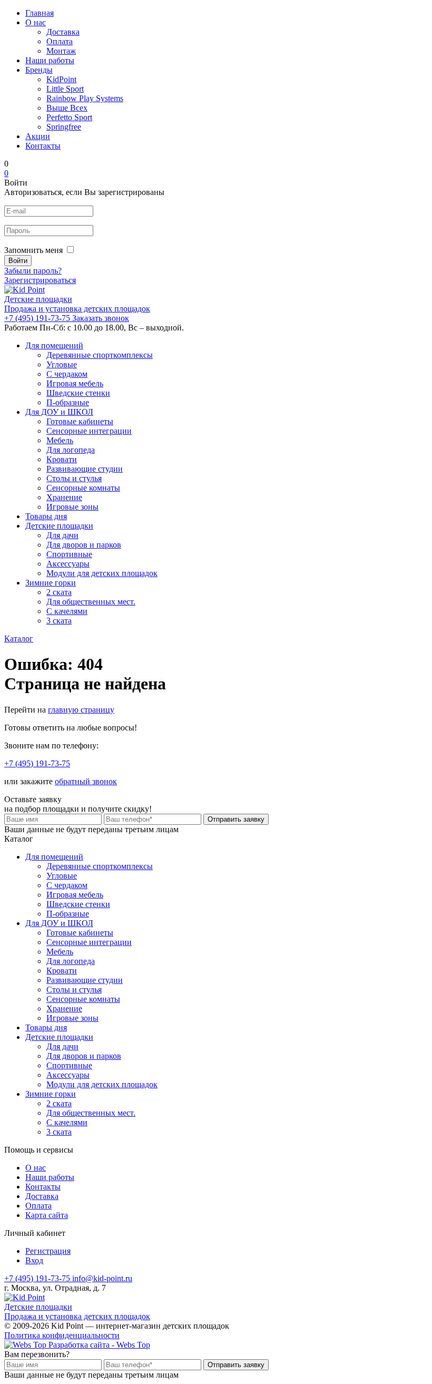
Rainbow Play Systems (84, 98)
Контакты (43, 145)
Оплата (59, 41)
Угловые (61, 364)
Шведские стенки (78, 392)
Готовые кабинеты (79, 421)
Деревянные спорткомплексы (99, 354)
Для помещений (54, 345)
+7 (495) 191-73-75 (38, 318)
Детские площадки (59, 525)
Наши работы (49, 60)
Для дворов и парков (83, 544)
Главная (39, 12)
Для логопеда (70, 449)
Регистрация (48, 1250)
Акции (37, 136)
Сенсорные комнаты (83, 487)
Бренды (39, 69)
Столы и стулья (74, 478)
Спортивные (69, 554)
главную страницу (81, 709)
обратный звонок (86, 781)
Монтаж (61, 50)
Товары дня (46, 516)
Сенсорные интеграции (89, 430)
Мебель (59, 440)
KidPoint (61, 79)
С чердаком (66, 373)
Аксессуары (68, 563)
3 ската (59, 620)
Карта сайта (46, 1215)
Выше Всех (66, 107)
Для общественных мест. (90, 601)
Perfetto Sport (69, 117)
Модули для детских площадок (102, 573)
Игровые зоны (72, 506)
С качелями (66, 611)
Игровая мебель (74, 383)
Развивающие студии (84, 468)
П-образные (67, 402)
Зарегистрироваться (40, 280)
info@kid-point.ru (102, 1278)
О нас (35, 22)
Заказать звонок (100, 318)
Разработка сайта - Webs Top (98, 1344)
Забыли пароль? (33, 270)
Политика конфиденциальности (62, 1335)
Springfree (63, 126)
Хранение (64, 497)
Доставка (63, 31)
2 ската (59, 592)
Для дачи (62, 535)
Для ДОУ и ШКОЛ (59, 411)
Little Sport (65, 88)
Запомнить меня (33, 250)
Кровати (61, 459)
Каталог (18, 638)
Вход (34, 1260)
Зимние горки (50, 582)
